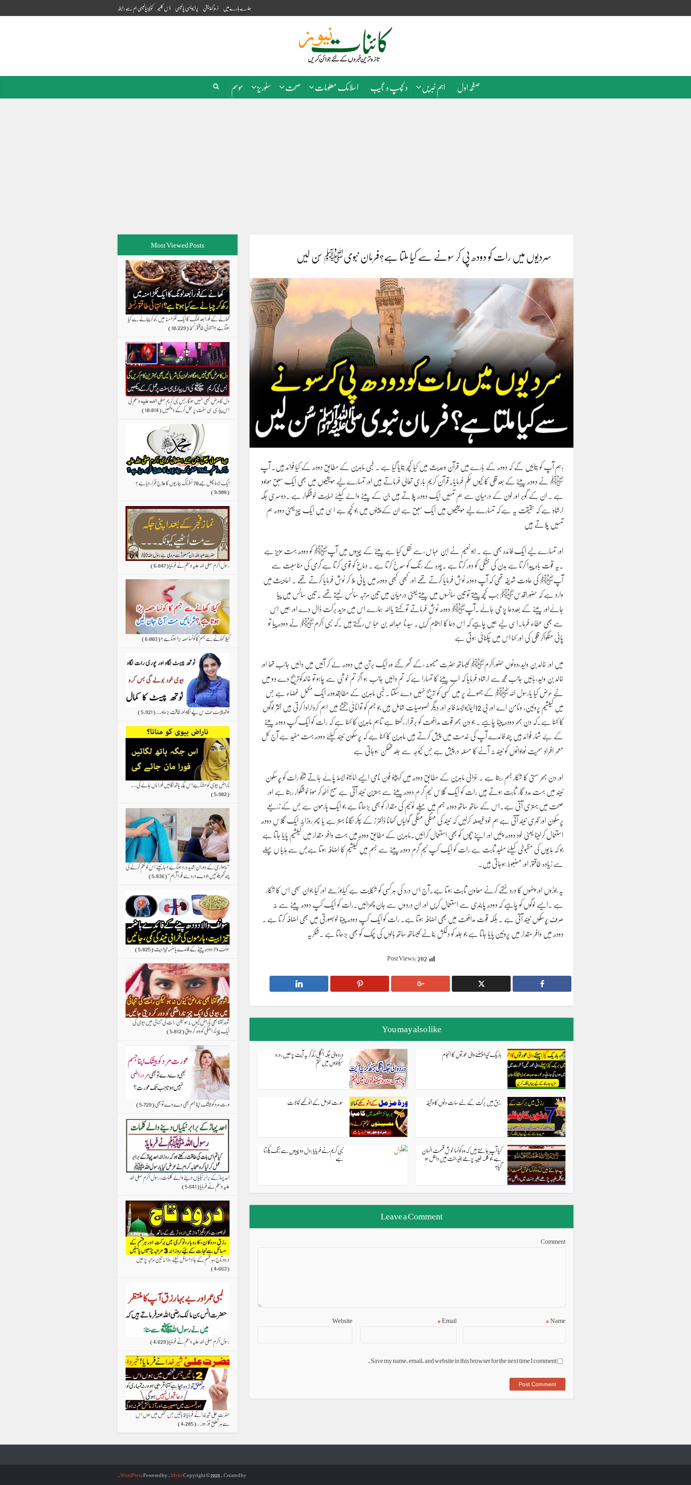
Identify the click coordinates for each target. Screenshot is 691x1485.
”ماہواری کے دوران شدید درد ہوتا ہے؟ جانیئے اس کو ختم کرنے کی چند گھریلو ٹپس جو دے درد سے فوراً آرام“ (178, 871)
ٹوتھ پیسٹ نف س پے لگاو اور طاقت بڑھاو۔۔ (193, 711)
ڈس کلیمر (164, 8)
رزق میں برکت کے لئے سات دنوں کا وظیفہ (463, 1102)
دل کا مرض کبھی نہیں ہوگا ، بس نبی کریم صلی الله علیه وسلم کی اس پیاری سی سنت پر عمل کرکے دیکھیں (179, 405)
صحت (293, 87)
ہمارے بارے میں (237, 8)
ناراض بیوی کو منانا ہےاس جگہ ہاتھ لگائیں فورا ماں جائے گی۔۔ (180, 784)
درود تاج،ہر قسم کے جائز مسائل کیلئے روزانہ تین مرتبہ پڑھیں (183, 1259)
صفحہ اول (468, 87)
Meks (177, 1475)
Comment (553, 1241)
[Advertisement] (345, 166)
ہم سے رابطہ (127, 8)
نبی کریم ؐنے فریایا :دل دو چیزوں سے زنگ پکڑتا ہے (304, 1154)
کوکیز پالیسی (145, 8)
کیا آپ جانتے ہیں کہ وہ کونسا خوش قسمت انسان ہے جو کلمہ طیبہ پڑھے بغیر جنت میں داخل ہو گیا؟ (461, 1158)
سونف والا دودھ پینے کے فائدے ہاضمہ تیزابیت (192, 948)
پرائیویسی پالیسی (186, 8)
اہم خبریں (433, 87)
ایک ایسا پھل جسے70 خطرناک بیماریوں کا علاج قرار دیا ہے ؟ (183, 482)
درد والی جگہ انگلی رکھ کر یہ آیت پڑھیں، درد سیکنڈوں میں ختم (309, 1058)
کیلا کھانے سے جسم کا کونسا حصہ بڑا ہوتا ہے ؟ (195, 638)
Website (342, 1320)
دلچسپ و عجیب (389, 87)
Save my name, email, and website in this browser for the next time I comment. (462, 1360)
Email (447, 1320)
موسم (237, 87)
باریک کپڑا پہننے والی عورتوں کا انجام (471, 1054)
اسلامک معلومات (336, 87)
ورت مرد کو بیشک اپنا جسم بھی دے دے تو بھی (192, 1104)
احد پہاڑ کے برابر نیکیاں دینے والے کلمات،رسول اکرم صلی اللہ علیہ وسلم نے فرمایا (179, 1181)
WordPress (131, 1475)
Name (555, 1320)
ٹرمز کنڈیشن (211, 8)
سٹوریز (264, 87)
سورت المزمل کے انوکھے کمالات (315, 1102)
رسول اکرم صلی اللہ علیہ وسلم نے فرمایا (199, 565)
